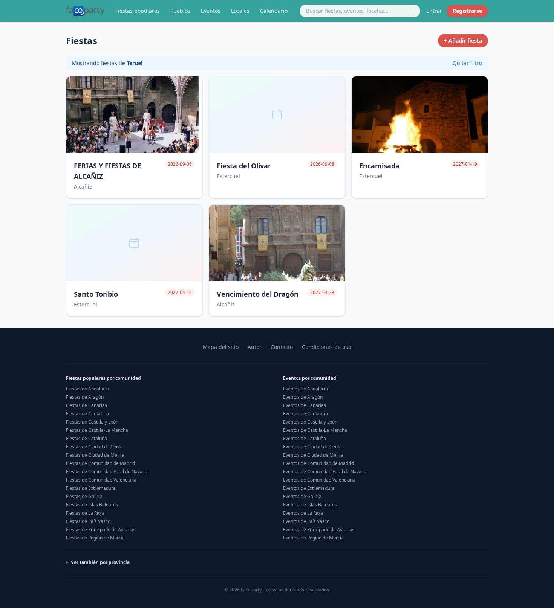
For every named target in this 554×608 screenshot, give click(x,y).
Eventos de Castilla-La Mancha (315, 430)
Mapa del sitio (221, 346)
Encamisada (379, 165)
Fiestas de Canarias (86, 405)
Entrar (434, 10)
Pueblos (180, 10)
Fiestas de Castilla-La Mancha (97, 430)
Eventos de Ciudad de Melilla (313, 455)
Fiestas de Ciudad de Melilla (95, 455)
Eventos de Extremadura (309, 488)
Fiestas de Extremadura (91, 488)
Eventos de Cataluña (304, 438)
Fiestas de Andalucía (87, 389)
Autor (255, 346)
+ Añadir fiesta (463, 40)
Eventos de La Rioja (303, 513)
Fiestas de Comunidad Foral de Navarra (107, 471)
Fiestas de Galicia (84, 496)
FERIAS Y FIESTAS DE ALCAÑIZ (107, 171)
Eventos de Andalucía (305, 389)
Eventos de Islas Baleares (310, 504)
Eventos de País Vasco (306, 521)
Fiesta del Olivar (244, 165)
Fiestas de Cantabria (87, 413)
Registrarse (467, 10)
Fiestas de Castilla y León (92, 422)
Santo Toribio (96, 294)
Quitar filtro (467, 63)
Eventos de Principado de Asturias (318, 529)
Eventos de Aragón (303, 397)
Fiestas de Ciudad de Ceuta (94, 446)
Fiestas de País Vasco (88, 521)
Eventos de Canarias (304, 405)
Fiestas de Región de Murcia (95, 538)
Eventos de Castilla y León (310, 422)
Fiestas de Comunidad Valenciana (101, 480)
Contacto (282, 346)
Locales (240, 10)
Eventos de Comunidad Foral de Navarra (325, 471)
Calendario (274, 10)
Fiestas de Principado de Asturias (100, 529)
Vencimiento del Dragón (257, 294)
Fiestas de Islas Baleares (92, 504)
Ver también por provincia (100, 562)
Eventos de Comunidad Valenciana (319, 480)
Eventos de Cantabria (305, 413)
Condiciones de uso (326, 346)
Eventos (210, 10)
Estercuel (228, 176)
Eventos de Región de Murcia (313, 538)
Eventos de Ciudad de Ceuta (312, 446)
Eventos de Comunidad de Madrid (318, 463)
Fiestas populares (137, 10)
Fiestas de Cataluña (86, 438)
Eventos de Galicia (302, 496)
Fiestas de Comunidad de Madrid (100, 463)
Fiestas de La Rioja (85, 513)
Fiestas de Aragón (85, 397)
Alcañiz (83, 186)
